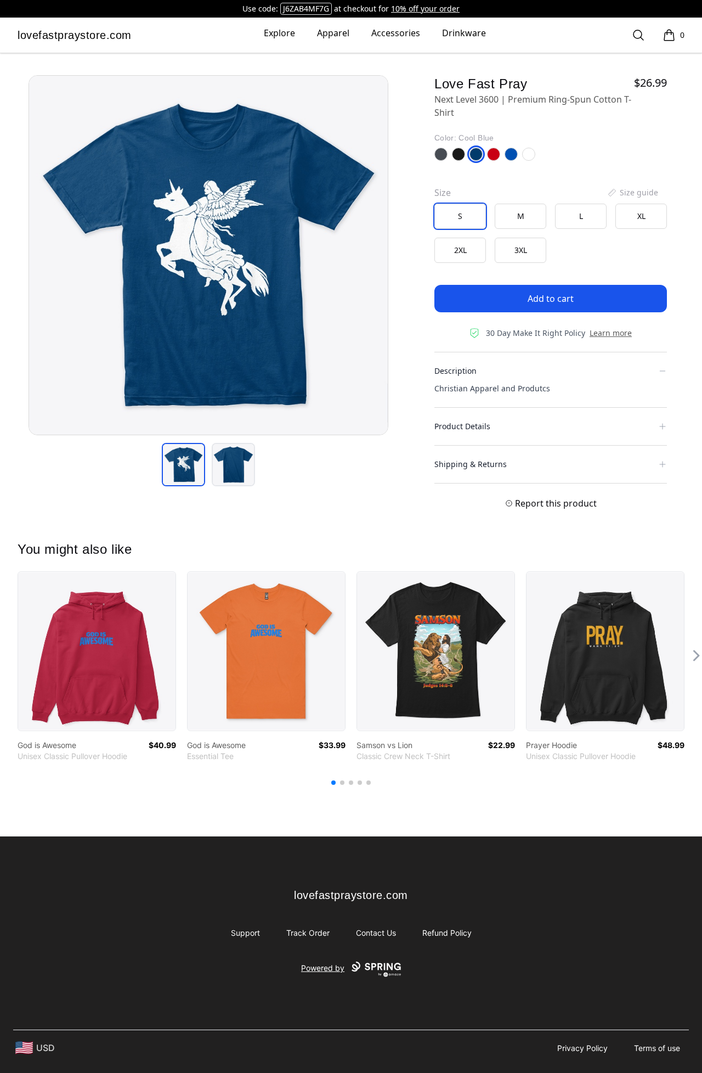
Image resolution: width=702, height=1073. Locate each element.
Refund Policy (447, 932)
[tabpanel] (208, 255)
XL (641, 216)
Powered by (322, 968)
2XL (460, 250)
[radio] (460, 216)
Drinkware (464, 33)
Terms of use (657, 1048)
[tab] (183, 464)
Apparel (333, 33)
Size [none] (442, 193)
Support (245, 932)
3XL (520, 250)
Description (455, 371)
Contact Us (376, 932)
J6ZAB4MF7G (306, 8)
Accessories (395, 33)
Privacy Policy (582, 1048)
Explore (279, 33)
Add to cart (551, 299)
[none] (632, 192)
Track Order (308, 932)
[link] (97, 651)
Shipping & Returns (470, 464)
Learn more (611, 333)
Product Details (462, 426)
